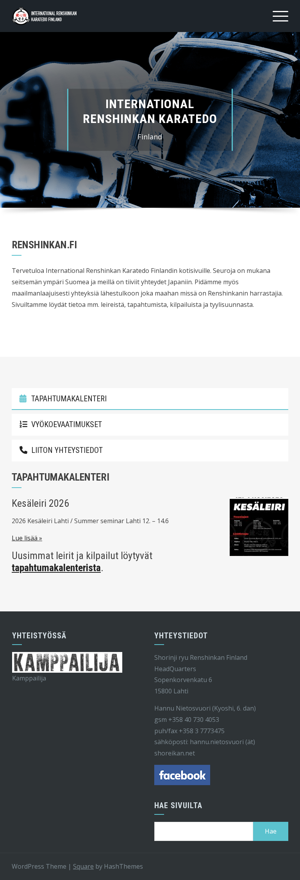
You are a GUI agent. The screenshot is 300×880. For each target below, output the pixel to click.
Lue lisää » (27, 538)
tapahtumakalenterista (56, 568)
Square (83, 866)
